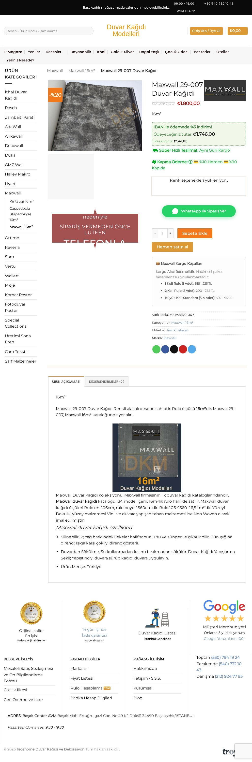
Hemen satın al (172, 247)
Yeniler (34, 51)
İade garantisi (94, 635)
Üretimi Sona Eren (18, 339)
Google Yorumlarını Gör (224, 638)
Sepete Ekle (194, 233)
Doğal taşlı (149, 51)
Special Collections (16, 323)
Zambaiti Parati (19, 117)
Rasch (11, 107)
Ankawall (14, 136)
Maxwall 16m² (21, 227)
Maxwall (13, 193)
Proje (10, 285)
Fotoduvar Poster (15, 307)
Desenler (54, 51)
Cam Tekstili (17, 351)
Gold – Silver (122, 51)
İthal (101, 51)
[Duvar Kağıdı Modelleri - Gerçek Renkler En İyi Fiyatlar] (126, 31)
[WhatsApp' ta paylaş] (156, 349)
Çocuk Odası (177, 51)
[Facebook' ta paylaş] (165, 349)
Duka (10, 155)
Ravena (12, 247)
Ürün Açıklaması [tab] (66, 382)
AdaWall (13, 126)
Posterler (202, 51)
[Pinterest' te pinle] (183, 349)
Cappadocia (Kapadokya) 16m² (20, 214)
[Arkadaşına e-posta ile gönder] (174, 349)
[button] (206, 31)
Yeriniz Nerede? (20, 60)
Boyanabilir (81, 51)
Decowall (14, 145)
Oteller (222, 51)
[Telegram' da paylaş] (192, 349)
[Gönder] (89, 31)
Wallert (12, 276)
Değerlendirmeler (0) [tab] (107, 382)
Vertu (10, 266)
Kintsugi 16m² (22, 201)
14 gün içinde (94, 629)
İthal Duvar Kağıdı (16, 95)
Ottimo (12, 237)
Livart (10, 183)
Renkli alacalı (178, 330)
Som (9, 256)
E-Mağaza (13, 51)
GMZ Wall (14, 164)
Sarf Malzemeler (20, 361)
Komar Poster (18, 295)
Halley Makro (17, 174)
